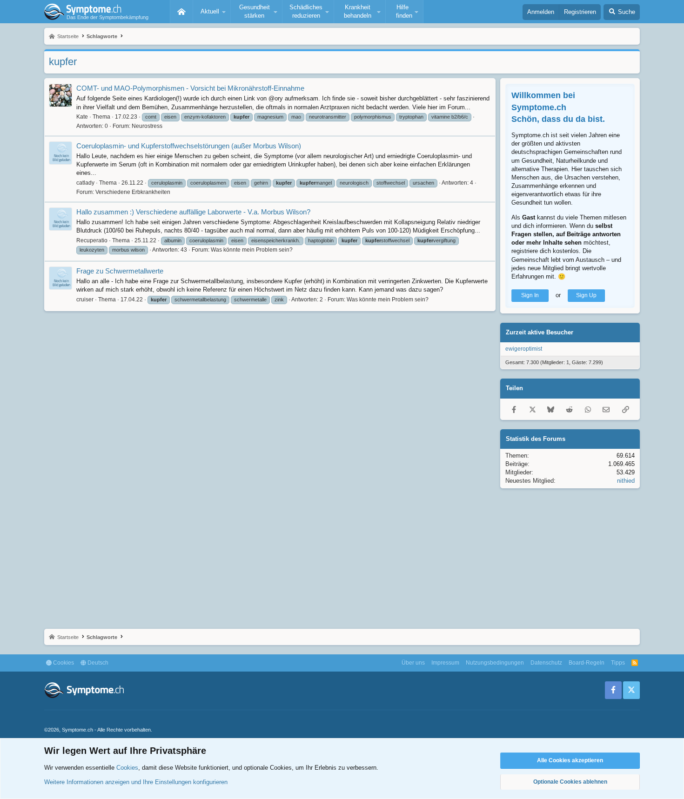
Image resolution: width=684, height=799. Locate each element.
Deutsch (97, 662)
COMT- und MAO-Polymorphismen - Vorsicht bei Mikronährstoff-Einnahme (190, 88)
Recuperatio (91, 240)
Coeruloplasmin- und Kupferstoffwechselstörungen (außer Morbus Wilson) (188, 146)
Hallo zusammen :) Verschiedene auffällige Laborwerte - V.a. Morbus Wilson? (193, 212)
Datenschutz (546, 662)
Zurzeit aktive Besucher (539, 332)
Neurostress (147, 126)
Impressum (445, 662)
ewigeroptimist (523, 349)
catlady (85, 183)
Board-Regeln (586, 662)
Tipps (618, 662)
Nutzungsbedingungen (495, 662)
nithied (626, 480)
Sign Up (586, 295)
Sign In (530, 295)
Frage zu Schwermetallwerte (119, 271)
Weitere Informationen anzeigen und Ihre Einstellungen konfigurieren (136, 782)
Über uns (413, 662)
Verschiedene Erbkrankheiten (132, 192)
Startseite (181, 11)
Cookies (63, 662)
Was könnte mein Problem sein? (252, 249)
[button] (211, 11)
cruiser (85, 299)
